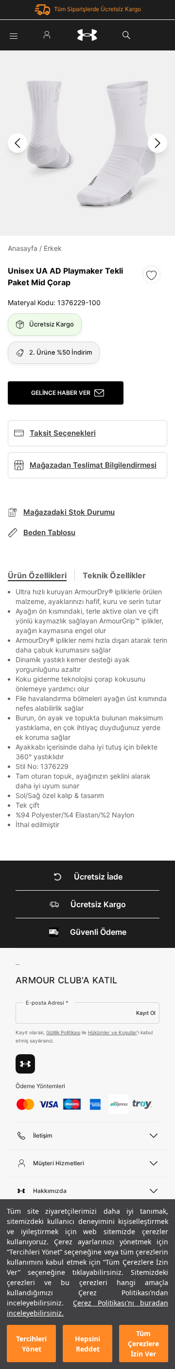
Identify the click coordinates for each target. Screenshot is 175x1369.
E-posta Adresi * (47, 1002)
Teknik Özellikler (114, 575)
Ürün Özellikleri (37, 575)
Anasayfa (22, 248)
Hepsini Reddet (87, 1343)
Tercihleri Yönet (31, 1343)
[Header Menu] (13, 35)
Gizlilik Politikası (63, 1032)
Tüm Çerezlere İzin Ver (143, 1343)
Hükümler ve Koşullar (112, 1032)
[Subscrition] (25, 1064)
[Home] (87, 35)
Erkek (53, 248)
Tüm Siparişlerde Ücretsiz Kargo (97, 9)
